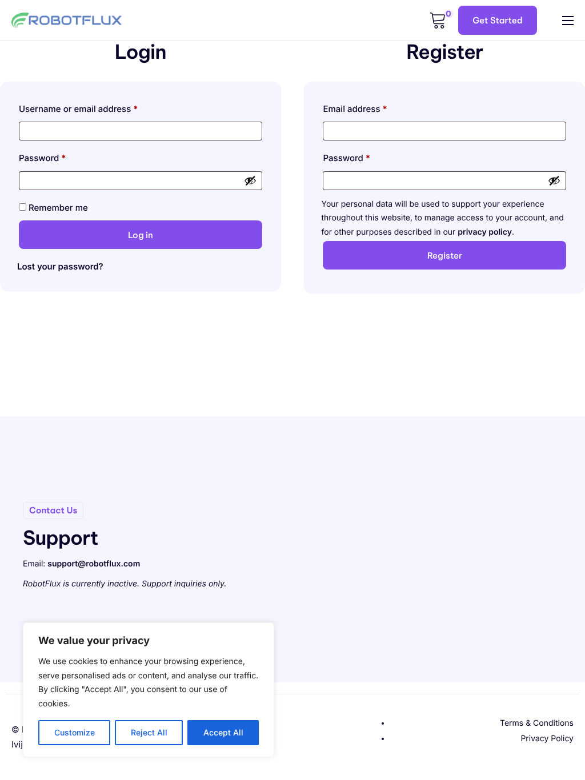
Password (60, 156)
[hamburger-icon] (568, 20)
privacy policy (485, 232)
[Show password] (250, 180)
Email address (373, 107)
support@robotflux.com (93, 564)
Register (444, 255)
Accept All (223, 732)
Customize (74, 732)
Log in (140, 235)
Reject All (149, 732)
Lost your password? (60, 266)
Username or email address (96, 107)
